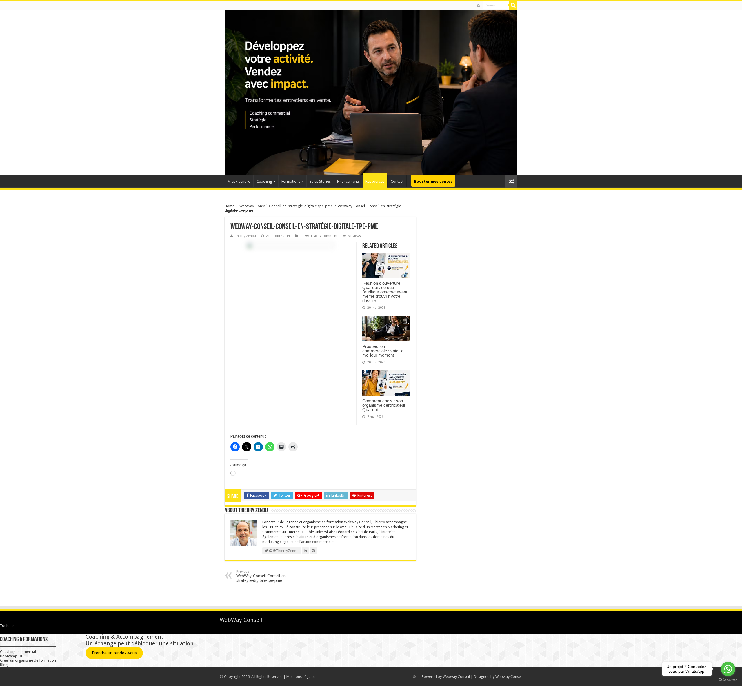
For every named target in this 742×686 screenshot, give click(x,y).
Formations (290, 181)
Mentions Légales (300, 676)
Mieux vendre (239, 181)
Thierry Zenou (245, 236)
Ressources (374, 181)
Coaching (264, 181)
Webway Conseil (456, 676)
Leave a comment (324, 236)
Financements (348, 181)
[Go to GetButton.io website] (728, 680)
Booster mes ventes (433, 181)
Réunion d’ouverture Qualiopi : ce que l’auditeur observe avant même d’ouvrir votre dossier (384, 292)
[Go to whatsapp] (728, 669)
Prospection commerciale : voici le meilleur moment (382, 350)
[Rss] (478, 5)
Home (229, 206)
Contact (397, 181)
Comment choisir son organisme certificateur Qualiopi (383, 405)
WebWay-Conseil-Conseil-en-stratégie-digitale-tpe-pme (286, 206)
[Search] (513, 5)
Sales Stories (320, 181)
